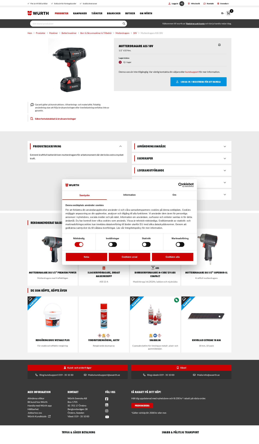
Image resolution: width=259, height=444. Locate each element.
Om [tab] (174, 195)
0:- (226, 12)
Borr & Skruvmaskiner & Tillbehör (96, 33)
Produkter (61, 13)
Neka (86, 257)
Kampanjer (80, 13)
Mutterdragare (122, 33)
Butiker (130, 13)
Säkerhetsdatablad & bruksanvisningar (55, 118)
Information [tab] (129, 195)
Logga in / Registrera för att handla (201, 81)
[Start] (39, 13)
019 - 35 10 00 (81, 416)
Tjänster (97, 13)
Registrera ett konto (195, 23)
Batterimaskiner (69, 33)
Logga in (175, 3)
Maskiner (53, 33)
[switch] (112, 244)
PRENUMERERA (142, 405)
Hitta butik (195, 3)
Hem (30, 33)
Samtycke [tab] (84, 195)
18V (135, 33)
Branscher (113, 13)
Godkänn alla (173, 257)
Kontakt (210, 3)
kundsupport (192, 71)
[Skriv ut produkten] (219, 45)
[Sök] (124, 24)
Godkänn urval (129, 257)
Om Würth (146, 13)
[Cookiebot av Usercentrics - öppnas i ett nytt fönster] (180, 185)
